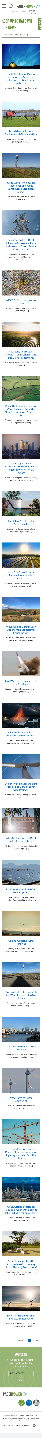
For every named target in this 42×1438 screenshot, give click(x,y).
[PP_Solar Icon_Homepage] (21, 1400)
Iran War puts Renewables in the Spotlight (21, 682)
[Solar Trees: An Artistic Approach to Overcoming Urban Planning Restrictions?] (21, 1243)
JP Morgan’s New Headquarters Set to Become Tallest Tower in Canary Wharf (21, 468)
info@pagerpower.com (18, 11)
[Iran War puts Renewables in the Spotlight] (21, 663)
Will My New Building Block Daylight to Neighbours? (21, 839)
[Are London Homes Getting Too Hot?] (21, 1029)
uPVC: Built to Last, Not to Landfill (21, 302)
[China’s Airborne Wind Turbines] (21, 923)
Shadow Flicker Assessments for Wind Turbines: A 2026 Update (21, 995)
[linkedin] (34, 1425)
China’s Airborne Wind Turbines (21, 942)
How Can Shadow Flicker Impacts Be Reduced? (21, 1317)
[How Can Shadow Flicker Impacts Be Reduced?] (21, 1298)
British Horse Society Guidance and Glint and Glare (21, 133)
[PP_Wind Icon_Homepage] (29, 1400)
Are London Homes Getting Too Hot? (21, 1048)
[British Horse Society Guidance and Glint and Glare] (21, 114)
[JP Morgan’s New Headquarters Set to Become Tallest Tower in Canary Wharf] (21, 446)
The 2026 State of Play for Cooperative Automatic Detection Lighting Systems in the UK (21, 78)
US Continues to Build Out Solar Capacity (21, 891)
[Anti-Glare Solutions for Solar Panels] (21, 503)
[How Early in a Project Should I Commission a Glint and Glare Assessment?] (21, 334)
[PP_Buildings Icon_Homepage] (36, 1400)
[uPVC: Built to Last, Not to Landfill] (21, 282)
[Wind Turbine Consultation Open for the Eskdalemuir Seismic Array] (21, 609)
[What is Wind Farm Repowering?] (21, 1080)
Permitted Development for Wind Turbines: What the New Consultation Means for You (21, 410)
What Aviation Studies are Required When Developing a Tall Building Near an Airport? (21, 1209)
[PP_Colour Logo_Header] (28, 5)
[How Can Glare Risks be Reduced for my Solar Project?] (21, 555)
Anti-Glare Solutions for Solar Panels (21, 522)
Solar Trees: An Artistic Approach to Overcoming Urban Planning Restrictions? (21, 1264)
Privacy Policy (7, 1418)
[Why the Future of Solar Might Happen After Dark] (21, 715)
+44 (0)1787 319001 (9, 1425)
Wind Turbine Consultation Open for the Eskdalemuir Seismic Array (21, 629)
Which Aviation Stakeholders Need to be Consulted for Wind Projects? (21, 786)
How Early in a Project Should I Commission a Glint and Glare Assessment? (21, 354)
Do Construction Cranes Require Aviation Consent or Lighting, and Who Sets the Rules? (21, 1153)
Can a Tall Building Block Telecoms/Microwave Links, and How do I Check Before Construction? (21, 245)
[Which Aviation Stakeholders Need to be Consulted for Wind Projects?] (21, 766)
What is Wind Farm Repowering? (21, 1099)
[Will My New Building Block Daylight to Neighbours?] (21, 820)
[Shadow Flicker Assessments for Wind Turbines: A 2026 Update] (21, 974)
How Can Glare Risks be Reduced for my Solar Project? (21, 575)
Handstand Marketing (25, 1420)
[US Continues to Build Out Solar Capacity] (21, 872)
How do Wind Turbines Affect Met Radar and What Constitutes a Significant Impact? (21, 187)
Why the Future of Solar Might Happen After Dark (21, 734)
